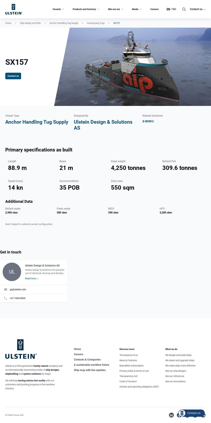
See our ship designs (175, 371)
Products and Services (84, 9)
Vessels (57, 9)
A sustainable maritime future (91, 364)
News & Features (128, 360)
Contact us (198, 9)
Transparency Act (128, 376)
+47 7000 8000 (17, 298)
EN (168, 9)
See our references (174, 376)
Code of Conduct (128, 381)
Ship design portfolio (30, 23)
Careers (154, 9)
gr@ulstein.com (18, 289)
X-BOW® (148, 121)
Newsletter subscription (132, 365)
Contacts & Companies (87, 359)
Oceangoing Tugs (96, 23)
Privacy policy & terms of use (134, 371)
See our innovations (175, 381)
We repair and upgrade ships (179, 360)
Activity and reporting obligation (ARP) (139, 386)
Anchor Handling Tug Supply (63, 23)
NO (174, 9)
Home (8, 23)
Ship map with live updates (90, 370)
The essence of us (129, 355)
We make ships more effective (180, 365)
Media (135, 9)
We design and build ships (178, 355)
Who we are (114, 9)
